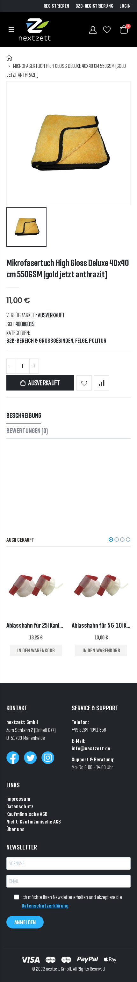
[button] (111, 539)
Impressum (18, 798)
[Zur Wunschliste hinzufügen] (84, 383)
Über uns (15, 829)
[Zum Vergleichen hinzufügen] (101, 383)
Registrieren (56, 6)
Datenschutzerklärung (45, 905)
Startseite (9, 58)
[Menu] (11, 29)
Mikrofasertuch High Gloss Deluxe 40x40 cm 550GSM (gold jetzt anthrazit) (67, 268)
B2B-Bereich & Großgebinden (39, 341)
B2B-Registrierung (94, 6)
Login (125, 6)
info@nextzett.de (91, 748)
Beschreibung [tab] (23, 415)
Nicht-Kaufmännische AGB (33, 821)
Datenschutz (19, 806)
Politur (97, 341)
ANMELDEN (25, 922)
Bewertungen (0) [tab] (27, 430)
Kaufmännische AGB (26, 813)
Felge (81, 341)
